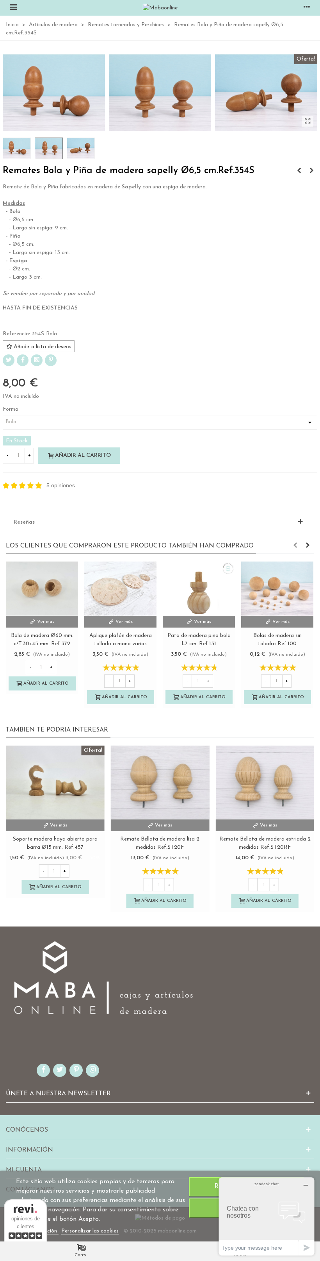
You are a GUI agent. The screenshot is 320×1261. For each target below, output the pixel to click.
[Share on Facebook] (22, 360)
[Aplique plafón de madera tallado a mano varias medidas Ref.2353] (120, 589)
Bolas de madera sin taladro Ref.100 (277, 640)
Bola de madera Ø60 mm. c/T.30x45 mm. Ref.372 (42, 640)
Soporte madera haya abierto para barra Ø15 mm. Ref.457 (55, 843)
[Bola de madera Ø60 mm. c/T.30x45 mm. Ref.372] (42, 589)
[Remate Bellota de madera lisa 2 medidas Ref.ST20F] (160, 782)
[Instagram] (37, 360)
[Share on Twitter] (8, 360)
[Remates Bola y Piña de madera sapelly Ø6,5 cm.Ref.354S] (307, 121)
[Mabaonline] (160, 8)
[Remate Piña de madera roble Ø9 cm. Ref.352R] (299, 171)
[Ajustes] (306, 7)
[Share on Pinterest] (51, 360)
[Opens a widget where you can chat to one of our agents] (266, 1216)
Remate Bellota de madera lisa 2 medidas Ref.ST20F (159, 843)
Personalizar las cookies (90, 1231)
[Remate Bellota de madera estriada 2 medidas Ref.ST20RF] (264, 782)
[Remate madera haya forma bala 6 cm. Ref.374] (311, 171)
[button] (295, 546)
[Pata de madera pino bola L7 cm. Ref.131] (199, 589)
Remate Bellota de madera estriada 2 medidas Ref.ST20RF (265, 843)
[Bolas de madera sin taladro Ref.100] (277, 589)
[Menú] (13, 7)
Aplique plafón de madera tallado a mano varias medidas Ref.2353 (120, 644)
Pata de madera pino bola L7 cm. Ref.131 (199, 640)
